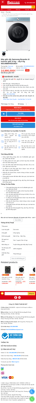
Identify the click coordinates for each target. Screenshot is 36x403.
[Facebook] (15, 297)
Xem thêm (18, 220)
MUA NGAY (18, 108)
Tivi (2, 9)
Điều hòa (18, 9)
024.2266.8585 (31, 2)
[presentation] (2, 277)
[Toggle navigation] (2, 1)
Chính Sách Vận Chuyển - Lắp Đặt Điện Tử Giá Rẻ (17, 99)
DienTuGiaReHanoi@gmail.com (14, 329)
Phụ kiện (8, 12)
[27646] (3, 114)
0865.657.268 (15, 358)
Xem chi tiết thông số (18, 258)
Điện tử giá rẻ (15, 361)
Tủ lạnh (9, 9)
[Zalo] (19, 297)
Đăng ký (31, 293)
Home (2, 12)
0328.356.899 (17, 355)
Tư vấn (21, 114)
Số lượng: (21, 104)
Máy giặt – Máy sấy (29, 9)
